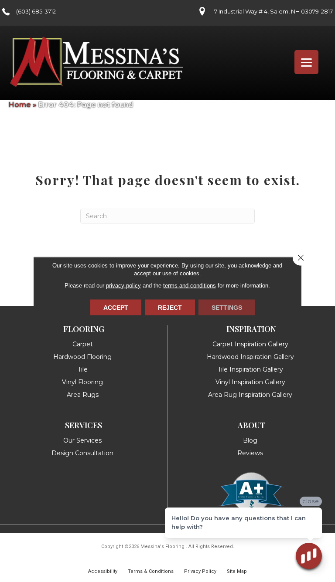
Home (20, 105)
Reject (170, 307)
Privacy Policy (200, 571)
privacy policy (123, 285)
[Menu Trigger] (306, 62)
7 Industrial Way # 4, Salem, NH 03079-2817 (273, 11)
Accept (115, 307)
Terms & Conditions (151, 571)
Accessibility (102, 571)
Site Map (237, 571)
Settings (227, 307)
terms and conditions (189, 285)
